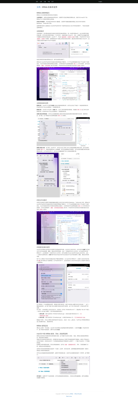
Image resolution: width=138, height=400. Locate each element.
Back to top (69, 396)
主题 (45, 1)
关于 (52, 1)
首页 (37, 1)
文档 (41, 1)
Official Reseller (78, 394)
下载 (49, 1)
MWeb (71, 394)
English (100, 1)
